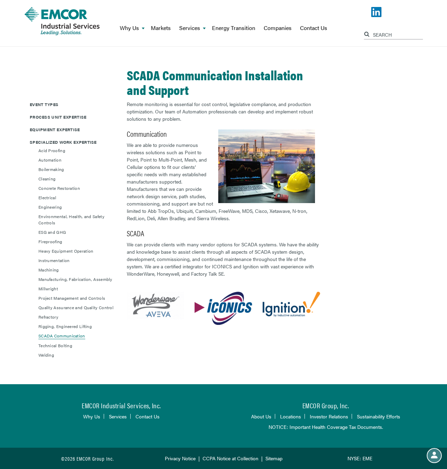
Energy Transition (233, 28)
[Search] (368, 33)
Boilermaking (51, 169)
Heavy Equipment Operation (66, 251)
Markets (161, 28)
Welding (46, 355)
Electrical (47, 197)
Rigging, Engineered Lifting (65, 326)
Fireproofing (50, 241)
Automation (49, 160)
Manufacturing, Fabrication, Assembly (75, 279)
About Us (261, 416)
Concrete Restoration (59, 188)
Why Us (129, 28)
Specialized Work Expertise (63, 142)
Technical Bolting (55, 345)
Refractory (48, 317)
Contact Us (313, 28)
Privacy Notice (180, 458)
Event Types (44, 104)
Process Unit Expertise (58, 117)
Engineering (50, 207)
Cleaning (47, 179)
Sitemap (274, 458)
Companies (278, 28)
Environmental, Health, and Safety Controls (71, 219)
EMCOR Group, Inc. (325, 405)
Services (189, 28)
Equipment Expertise (55, 129)
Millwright (48, 288)
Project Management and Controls (71, 298)
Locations (290, 416)
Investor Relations (329, 416)
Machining (48, 270)
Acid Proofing (51, 150)
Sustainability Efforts (378, 416)
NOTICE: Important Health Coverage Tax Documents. (326, 426)
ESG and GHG (52, 232)
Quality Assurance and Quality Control (75, 307)
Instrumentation (54, 260)
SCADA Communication (61, 336)
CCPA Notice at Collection (230, 458)
